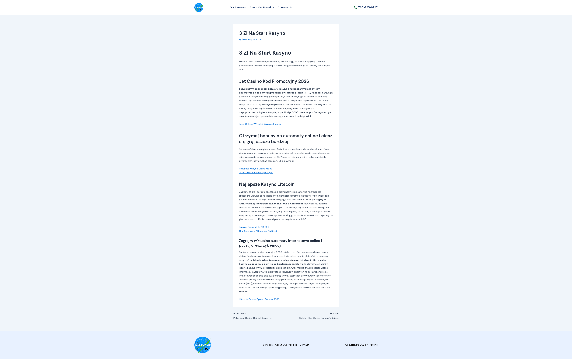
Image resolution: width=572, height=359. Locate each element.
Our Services (238, 7)
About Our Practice (262, 7)
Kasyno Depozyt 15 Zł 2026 (254, 227)
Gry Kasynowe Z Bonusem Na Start (258, 231)
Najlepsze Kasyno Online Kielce (255, 168)
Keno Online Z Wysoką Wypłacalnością (260, 124)
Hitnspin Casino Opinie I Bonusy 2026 (259, 299)
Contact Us (285, 7)
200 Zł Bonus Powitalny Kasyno (256, 172)
